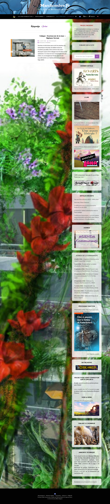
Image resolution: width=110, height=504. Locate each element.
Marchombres (39, 16)
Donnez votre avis (79, 471)
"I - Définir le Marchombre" (81, 101)
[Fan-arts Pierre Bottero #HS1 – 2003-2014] (86, 77)
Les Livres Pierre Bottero (25, 16)
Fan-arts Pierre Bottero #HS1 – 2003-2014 (86, 89)
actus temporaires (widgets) (89, 482)
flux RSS (85, 469)
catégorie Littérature (81, 460)
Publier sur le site (86, 45)
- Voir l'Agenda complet (92, 354)
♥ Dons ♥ (64, 495)
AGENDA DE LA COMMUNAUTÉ (87, 255)
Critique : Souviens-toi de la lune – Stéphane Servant (53, 37)
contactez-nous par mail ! (81, 36)
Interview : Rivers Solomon (81, 202)
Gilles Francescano (46, 497)
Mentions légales (50, 495)
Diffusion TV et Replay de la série (83, 401)
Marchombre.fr (41, 495)
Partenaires (58, 495)
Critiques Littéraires (44, 42)
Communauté (50, 16)
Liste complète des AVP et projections (85, 389)
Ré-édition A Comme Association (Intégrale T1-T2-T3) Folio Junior (86, 276)
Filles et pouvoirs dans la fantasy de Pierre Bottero (86, 310)
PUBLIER (70, 495)
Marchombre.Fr (55, 5)
